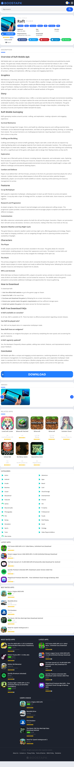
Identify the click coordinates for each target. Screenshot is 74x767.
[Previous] (2, 397)
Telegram (56, 39)
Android (24, 18)
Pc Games (52, 26)
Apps (26, 26)
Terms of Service (40, 753)
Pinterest (45, 39)
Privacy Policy (31, 753)
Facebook (23, 39)
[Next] (72, 397)
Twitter (34, 39)
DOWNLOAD (37, 374)
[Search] (69, 9)
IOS (46, 26)
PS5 (58, 26)
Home (19, 18)
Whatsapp (67, 39)
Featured (33, 26)
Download (9, 34)
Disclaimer (58, 753)
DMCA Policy (50, 753)
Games (40, 26)
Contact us (23, 753)
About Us (15, 753)
